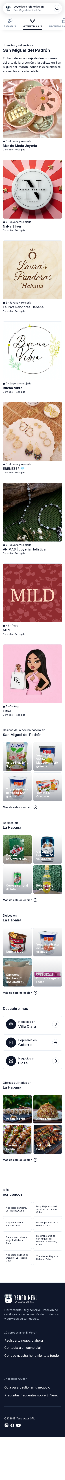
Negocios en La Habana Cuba (14, 1224)
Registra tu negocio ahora (23, 1340)
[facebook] (12, 1425)
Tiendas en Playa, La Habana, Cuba (47, 1258)
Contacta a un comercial (22, 1348)
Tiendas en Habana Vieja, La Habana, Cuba (16, 1240)
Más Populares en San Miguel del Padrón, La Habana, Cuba (46, 1240)
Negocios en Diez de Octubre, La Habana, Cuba (17, 1258)
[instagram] (6, 1425)
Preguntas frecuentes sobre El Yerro (31, 1395)
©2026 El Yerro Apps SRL (19, 1418)
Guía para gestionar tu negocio (27, 1387)
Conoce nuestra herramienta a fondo (31, 1355)
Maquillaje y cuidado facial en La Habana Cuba (47, 1209)
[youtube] (18, 1425)
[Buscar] (57, 8)
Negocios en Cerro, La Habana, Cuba (16, 1209)
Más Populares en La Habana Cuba (47, 1224)
